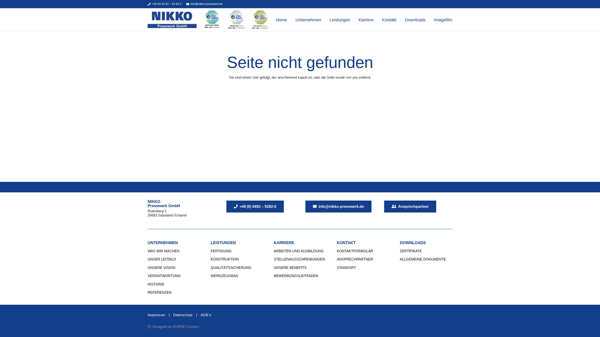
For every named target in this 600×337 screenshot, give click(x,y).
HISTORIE (156, 284)
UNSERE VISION (161, 268)
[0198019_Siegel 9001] (236, 20)
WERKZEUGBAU (224, 276)
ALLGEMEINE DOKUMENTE (423, 259)
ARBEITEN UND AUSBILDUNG (299, 251)
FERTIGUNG (221, 251)
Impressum (156, 315)
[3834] (212, 20)
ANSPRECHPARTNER (355, 259)
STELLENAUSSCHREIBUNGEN (299, 259)
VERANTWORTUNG (164, 276)
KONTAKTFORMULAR (355, 251)
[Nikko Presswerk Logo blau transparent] (172, 20)
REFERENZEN (160, 292)
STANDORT (346, 268)
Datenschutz (183, 315)
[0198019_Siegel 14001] (260, 20)
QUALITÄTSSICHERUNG (231, 268)
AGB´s (206, 315)
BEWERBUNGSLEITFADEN (296, 276)
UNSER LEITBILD (162, 259)
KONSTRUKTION (225, 259)
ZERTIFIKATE (411, 251)
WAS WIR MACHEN (164, 251)
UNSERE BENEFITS (290, 268)
